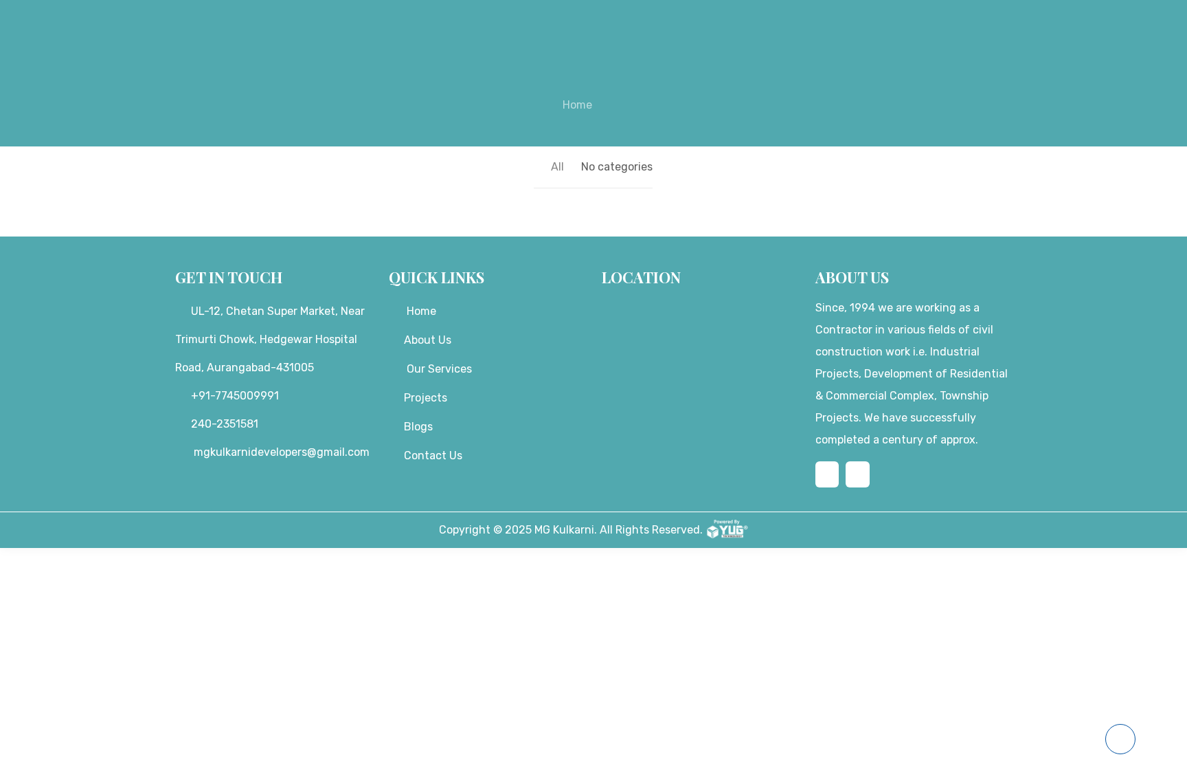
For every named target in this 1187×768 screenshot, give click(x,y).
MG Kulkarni (564, 529)
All (557, 166)
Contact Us (433, 455)
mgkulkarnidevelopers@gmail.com (280, 452)
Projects (425, 397)
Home (577, 104)
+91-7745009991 (235, 395)
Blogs (418, 426)
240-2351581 (224, 423)
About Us (427, 340)
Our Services (439, 368)
